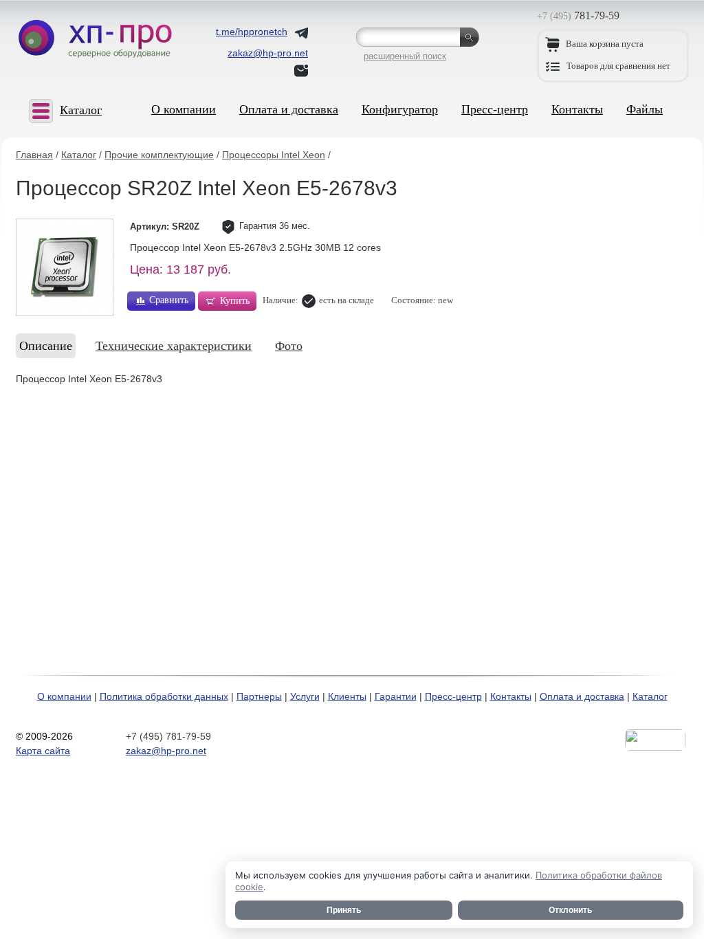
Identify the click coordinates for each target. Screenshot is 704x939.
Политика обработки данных (164, 696)
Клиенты (347, 696)
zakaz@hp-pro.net (166, 750)
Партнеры (259, 696)
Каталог (78, 154)
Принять (344, 910)
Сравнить (168, 300)
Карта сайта (43, 750)
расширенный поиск (405, 56)
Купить (235, 301)
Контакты (577, 109)
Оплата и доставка (288, 109)
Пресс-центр (494, 109)
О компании (183, 109)
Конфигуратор (400, 109)
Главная (34, 154)
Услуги (305, 696)
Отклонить (570, 910)
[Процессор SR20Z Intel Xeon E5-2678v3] (64, 267)
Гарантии (396, 696)
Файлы (644, 109)
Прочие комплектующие (159, 154)
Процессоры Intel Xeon (273, 154)
